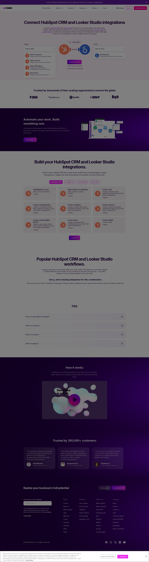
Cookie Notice (29, 560)
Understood (122, 556)
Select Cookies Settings (108, 556)
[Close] (146, 556)
